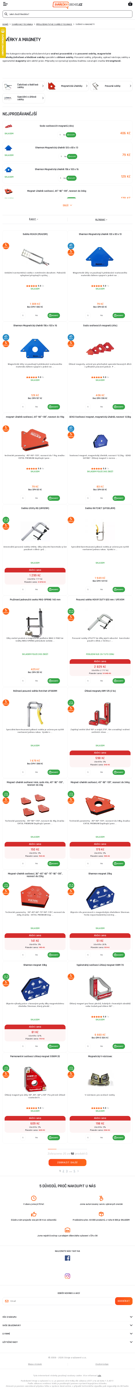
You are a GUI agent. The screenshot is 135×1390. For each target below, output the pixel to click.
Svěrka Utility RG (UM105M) (35, 508)
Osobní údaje (102, 1364)
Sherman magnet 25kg (100, 873)
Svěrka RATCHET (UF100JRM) (100, 508)
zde (99, 1375)
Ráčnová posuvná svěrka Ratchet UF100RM (35, 691)
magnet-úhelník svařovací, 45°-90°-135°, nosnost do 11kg (35, 417)
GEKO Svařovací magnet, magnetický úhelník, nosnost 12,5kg (100, 417)
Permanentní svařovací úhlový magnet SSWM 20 (35, 1056)
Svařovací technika (22, 24)
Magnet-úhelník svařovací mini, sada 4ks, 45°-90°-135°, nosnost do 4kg (35, 784)
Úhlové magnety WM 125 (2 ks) (100, 691)
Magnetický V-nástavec (100, 1056)
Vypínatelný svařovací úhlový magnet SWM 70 (100, 965)
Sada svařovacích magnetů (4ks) (100, 325)
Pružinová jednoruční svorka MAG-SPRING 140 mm (35, 599)
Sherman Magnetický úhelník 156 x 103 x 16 (35, 325)
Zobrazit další (67, 1162)
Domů (5, 24)
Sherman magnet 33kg (35, 965)
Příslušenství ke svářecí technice (54, 24)
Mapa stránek (35, 1364)
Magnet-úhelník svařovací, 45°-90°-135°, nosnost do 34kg (100, 782)
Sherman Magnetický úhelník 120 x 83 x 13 (100, 234)
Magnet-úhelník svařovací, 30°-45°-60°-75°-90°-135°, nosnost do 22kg (35, 875)
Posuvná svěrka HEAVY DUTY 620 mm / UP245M (100, 599)
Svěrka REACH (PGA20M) (35, 234)
